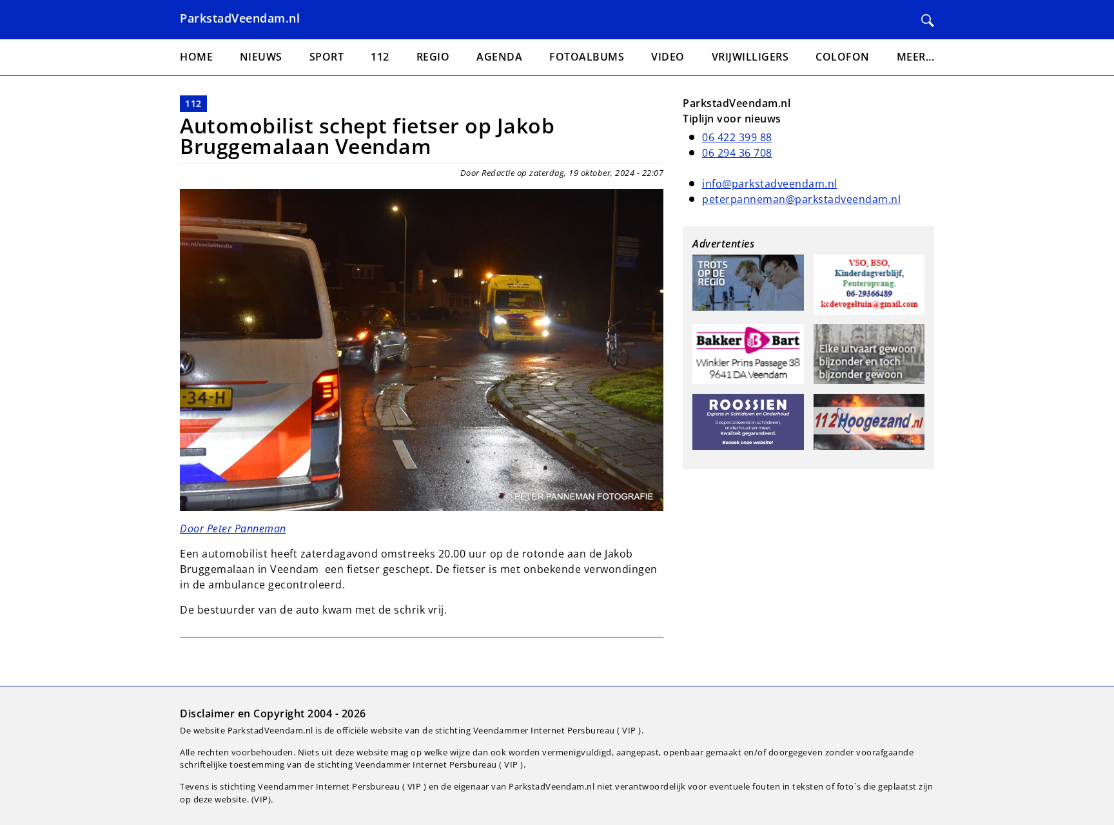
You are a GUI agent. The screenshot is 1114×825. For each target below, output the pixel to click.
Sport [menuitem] (326, 57)
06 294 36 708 (737, 153)
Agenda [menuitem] (499, 57)
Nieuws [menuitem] (261, 57)
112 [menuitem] (380, 57)
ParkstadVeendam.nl (240, 18)
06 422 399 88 (737, 137)
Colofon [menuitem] (843, 57)
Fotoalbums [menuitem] (586, 57)
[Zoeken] (927, 20)
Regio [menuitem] (433, 57)
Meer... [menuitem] (916, 57)
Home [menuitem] (196, 57)
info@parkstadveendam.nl (769, 184)
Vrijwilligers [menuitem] (750, 57)
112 (193, 103)
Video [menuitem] (668, 57)
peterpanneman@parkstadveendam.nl (801, 199)
